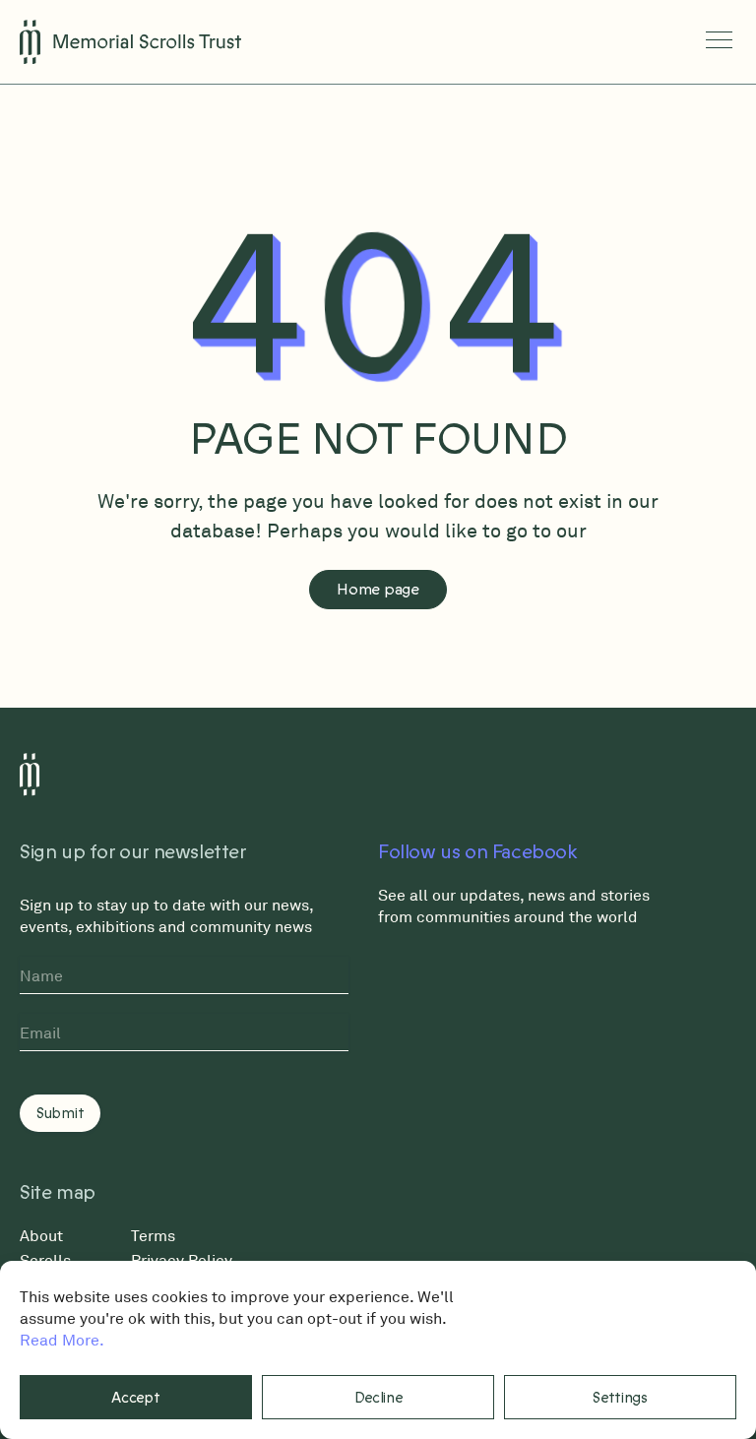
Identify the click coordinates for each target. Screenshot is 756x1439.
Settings (620, 1398)
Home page (377, 589)
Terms (153, 1235)
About (41, 1235)
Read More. (62, 1339)
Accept (135, 1398)
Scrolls (45, 1260)
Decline (378, 1398)
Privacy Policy (181, 1260)
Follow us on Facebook (478, 852)
